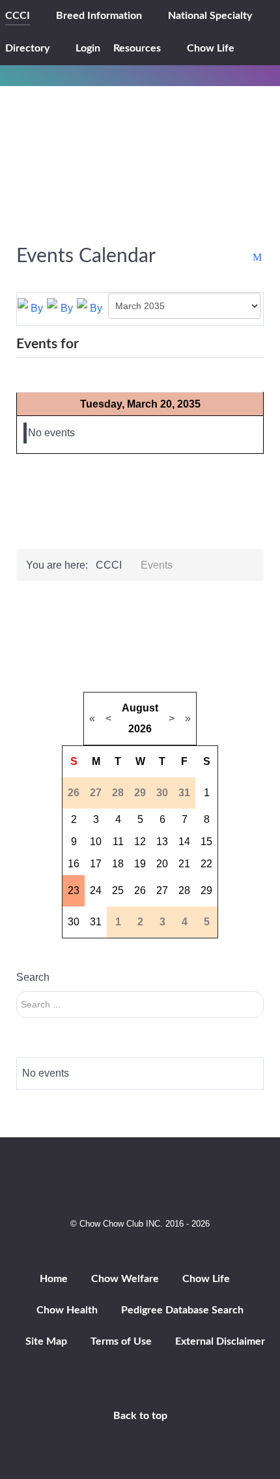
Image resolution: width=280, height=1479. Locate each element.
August (140, 707)
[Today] (91, 308)
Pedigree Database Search (182, 1310)
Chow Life (206, 1279)
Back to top (140, 1416)
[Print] (245, 257)
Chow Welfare (125, 1279)
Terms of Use (121, 1341)
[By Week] (61, 308)
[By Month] (32, 308)
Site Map (46, 1341)
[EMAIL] (258, 257)
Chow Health (67, 1310)
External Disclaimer (220, 1341)
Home (54, 1279)
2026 (140, 728)
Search (32, 977)
